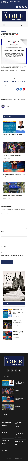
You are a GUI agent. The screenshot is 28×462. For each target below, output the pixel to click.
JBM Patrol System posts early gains (12, 155)
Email (3, 239)
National (3, 31)
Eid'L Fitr (11, 81)
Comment (4, 214)
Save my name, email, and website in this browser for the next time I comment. (12, 256)
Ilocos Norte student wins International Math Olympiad (14, 175)
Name (3, 231)
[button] (4, 25)
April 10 (6, 81)
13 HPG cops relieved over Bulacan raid (12, 195)
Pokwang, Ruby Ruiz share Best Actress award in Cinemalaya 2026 (12, 135)
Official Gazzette (20, 81)
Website (3, 246)
